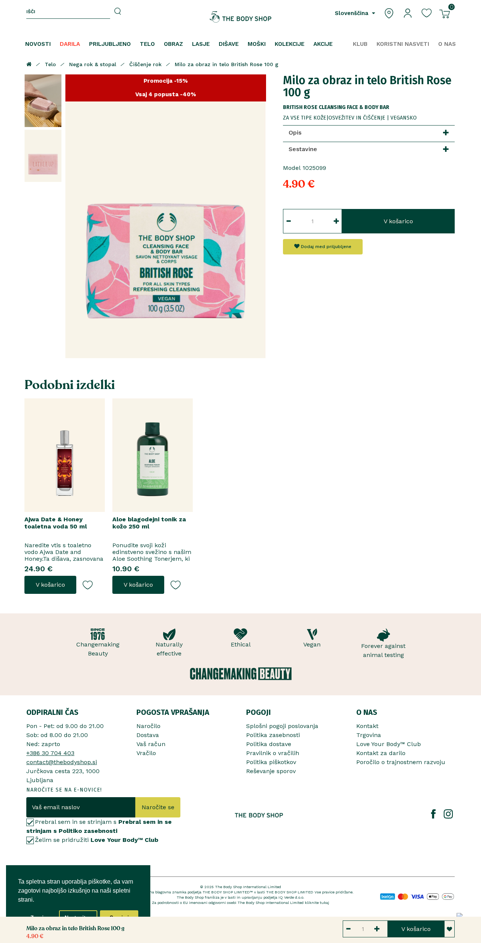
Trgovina (368, 735)
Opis (295, 132)
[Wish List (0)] (426, 12)
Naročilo (148, 726)
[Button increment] (336, 221)
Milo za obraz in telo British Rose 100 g (226, 64)
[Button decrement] (288, 221)
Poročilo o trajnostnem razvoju (400, 762)
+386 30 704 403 (50, 753)
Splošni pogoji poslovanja (282, 726)
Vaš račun (150, 744)
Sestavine (303, 149)
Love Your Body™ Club (388, 744)
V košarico (398, 221)
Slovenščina (352, 13)
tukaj (324, 903)
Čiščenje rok (145, 64)
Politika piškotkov (271, 762)
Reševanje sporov (271, 771)
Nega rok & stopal (92, 64)
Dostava (147, 735)
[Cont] (407, 12)
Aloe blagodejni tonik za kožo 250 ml (149, 523)
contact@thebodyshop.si (61, 762)
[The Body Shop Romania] (241, 17)
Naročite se (158, 807)
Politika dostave (268, 744)
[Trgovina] (389, 12)
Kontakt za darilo (380, 753)
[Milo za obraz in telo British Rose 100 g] (43, 100)
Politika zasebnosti (273, 735)
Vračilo (146, 753)
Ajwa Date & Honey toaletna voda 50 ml (55, 523)
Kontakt (367, 726)
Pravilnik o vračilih (272, 753)
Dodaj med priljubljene (325, 246)
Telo (50, 64)
